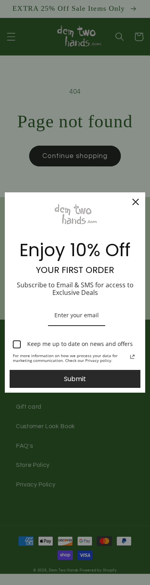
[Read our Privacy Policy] (132, 357)
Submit (75, 378)
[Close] (135, 201)
